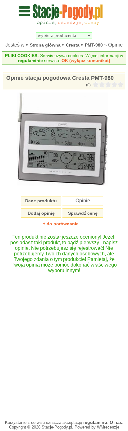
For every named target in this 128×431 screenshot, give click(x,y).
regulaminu (95, 422)
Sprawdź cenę (83, 213)
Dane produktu (41, 200)
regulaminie (30, 60)
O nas (116, 422)
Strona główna (45, 45)
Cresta (73, 45)
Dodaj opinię (41, 213)
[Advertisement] (64, 343)
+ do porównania (61, 223)
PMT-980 (94, 45)
